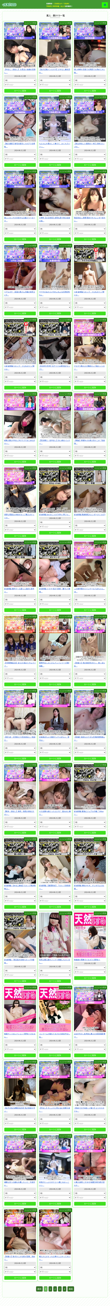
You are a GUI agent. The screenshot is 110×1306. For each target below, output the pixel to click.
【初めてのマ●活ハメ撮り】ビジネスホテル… (89, 1109)
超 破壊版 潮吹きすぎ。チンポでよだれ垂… (89, 887)
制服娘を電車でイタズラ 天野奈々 (87, 960)
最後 (71, 1289)
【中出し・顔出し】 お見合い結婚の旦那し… (20, 71)
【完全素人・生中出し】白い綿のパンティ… (54, 442)
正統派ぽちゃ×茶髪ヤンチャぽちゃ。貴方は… (54, 738)
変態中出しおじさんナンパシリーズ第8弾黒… (54, 664)
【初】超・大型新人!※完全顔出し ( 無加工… (19, 738)
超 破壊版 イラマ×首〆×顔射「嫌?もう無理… (54, 590)
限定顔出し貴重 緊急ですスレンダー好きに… (89, 219)
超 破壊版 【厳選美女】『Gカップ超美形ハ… (54, 887)
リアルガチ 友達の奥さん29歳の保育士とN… (19, 293)
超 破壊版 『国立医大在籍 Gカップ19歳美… (19, 961)
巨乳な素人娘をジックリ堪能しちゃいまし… (54, 961)
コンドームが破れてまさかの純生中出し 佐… (54, 1035)
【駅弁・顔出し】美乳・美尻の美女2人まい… (19, 813)
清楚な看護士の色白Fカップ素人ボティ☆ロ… (19, 516)
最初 (39, 1289)
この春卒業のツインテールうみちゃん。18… (89, 590)
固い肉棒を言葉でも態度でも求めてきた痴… (89, 71)
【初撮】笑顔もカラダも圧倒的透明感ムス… (89, 738)
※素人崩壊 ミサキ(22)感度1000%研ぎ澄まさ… (89, 1183)
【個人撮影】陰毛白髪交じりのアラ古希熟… (19, 145)
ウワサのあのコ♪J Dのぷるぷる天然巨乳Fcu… (54, 293)
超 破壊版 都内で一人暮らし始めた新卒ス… (19, 590)
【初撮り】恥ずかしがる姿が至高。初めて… (19, 1258)
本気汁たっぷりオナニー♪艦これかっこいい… (54, 1183)
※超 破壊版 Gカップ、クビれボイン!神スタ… (89, 293)
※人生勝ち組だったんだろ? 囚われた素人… (55, 813)
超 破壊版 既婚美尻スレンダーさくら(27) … (89, 516)
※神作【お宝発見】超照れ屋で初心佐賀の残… (54, 219)
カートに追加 (20, 91)
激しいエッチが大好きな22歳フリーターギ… (19, 219)
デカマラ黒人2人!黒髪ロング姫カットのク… (89, 367)
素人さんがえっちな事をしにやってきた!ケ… (55, 1258)
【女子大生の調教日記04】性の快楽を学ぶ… (19, 1109)
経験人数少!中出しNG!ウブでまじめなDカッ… (19, 442)
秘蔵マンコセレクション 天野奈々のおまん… (20, 1035)
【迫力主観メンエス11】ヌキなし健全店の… (54, 71)
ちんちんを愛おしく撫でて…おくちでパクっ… (54, 145)
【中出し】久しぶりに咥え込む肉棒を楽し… (54, 1109)
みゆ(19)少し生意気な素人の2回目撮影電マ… (89, 1035)
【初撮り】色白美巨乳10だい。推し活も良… (89, 664)
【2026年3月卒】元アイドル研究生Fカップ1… (54, 367)
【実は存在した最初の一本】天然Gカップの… (89, 145)
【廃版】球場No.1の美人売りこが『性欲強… (89, 442)
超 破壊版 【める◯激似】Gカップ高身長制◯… (20, 887)
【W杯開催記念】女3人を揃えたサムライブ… (20, 664)
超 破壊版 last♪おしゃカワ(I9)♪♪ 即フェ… (54, 515)
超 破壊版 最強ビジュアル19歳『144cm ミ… (89, 813)
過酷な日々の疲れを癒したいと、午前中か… (19, 1183)
